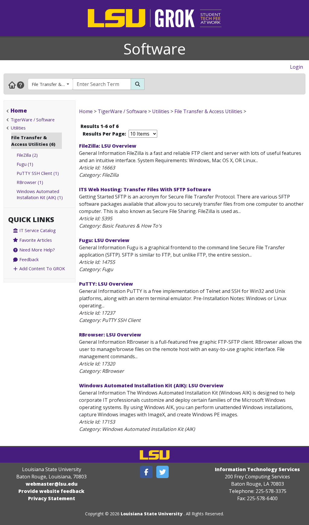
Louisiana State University (152, 514)
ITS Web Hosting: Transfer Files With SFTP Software (145, 189)
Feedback (28, 259)
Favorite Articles (35, 240)
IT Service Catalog (37, 230)
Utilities (18, 128)
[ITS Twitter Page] (162, 472)
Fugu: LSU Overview (104, 240)
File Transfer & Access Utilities (52, 84)
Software (154, 48)
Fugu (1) (25, 164)
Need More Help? (36, 250)
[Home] (12, 84)
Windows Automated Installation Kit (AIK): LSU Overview (151, 385)
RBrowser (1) (30, 182)
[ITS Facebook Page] (146, 472)
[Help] (20, 84)
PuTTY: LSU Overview (106, 284)
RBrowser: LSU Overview (110, 334)
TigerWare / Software (33, 119)
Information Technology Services (257, 469)
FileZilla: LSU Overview (107, 146)
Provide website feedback (51, 491)
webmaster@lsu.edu (52, 484)
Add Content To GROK (41, 268)
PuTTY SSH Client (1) (38, 173)
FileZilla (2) (27, 155)
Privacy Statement (51, 498)
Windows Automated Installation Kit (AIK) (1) (40, 194)
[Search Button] (138, 84)
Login (296, 67)
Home (19, 110)
